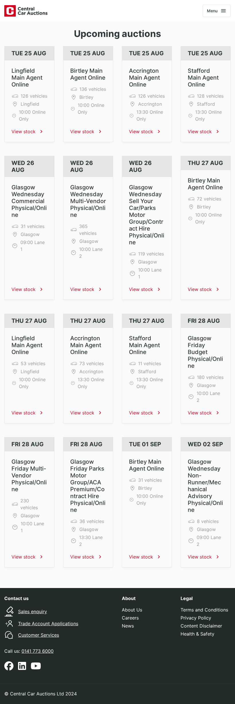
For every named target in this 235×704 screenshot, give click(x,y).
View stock (23, 131)
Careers (130, 618)
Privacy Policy (196, 618)
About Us (132, 610)
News (128, 626)
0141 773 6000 (37, 651)
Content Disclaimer (201, 626)
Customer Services (38, 635)
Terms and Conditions (204, 610)
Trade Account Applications (48, 623)
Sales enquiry (32, 611)
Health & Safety (197, 634)
